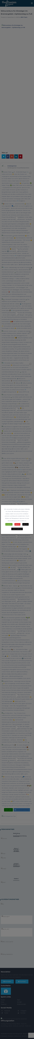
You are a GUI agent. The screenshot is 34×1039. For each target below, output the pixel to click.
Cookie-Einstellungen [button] (17, 529)
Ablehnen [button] (17, 524)
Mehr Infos (25, 524)
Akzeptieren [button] (9, 524)
